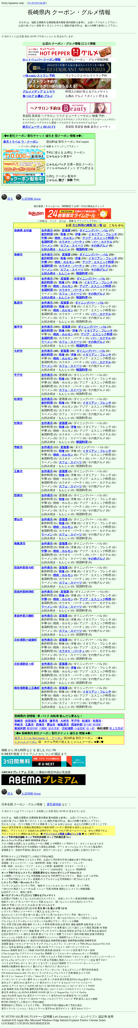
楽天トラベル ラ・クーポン (20, 141)
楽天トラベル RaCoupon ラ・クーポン (39, 738)
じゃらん (22, 1008)
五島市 (18, 471)
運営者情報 (54, 804)
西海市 (18, 495)
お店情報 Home (31, 198)
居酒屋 (66, 230)
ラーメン (47, 245)
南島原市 (20, 543)
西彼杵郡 (77, 724)
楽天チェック (32, 982)
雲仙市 (18, 519)
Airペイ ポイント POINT (82, 986)
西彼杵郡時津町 (24, 591)
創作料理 (47, 234)
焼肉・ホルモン (65, 238)
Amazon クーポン (24, 976)
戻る (10, 198)
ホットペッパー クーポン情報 (41, 59)
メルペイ (68, 998)
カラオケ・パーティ (72, 241)
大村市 (18, 350)
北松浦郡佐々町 (24, 663)
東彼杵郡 (20, 728)
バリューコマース (79, 947)
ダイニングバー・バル (93, 230)
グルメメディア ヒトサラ (39, 91)
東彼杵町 (32, 728)
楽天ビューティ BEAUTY (39, 126)
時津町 (97, 724)
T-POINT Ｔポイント (73, 956)
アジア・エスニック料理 (98, 238)
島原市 (18, 302)
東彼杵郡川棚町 (24, 615)
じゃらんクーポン (26, 741)
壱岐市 (18, 447)
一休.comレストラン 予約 (39, 75)
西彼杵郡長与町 (24, 567)
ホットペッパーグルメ (13, 840)
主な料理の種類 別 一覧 (87, 225)
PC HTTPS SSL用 (36, 3)
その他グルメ (99, 245)
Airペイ (23, 986)
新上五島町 (116, 728)
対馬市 (18, 423)
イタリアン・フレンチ (102, 234)
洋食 (78, 234)
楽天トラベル (8, 1008)
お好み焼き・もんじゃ (55, 249)
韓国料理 (82, 249)
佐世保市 (20, 278)
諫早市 (18, 326)
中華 (44, 238)
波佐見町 (54, 728)
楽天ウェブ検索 (26, 950)
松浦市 (18, 399)
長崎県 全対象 (23, 230)
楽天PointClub (58, 995)
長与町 (87, 724)
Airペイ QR (44, 986)
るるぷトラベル (36, 1008)
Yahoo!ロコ (76, 872)
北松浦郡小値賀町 (25, 639)
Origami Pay (63, 992)
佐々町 (90, 728)
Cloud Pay (39, 953)
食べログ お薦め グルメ (38, 96)
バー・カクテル (102, 241)
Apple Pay (22, 995)
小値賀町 (80, 728)
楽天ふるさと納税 (88, 998)
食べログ (6, 895)
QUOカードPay (38, 998)
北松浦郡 (67, 728)
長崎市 (18, 254)
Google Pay (13, 953)
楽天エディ (7, 982)
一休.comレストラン (29, 882)
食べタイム (7, 976)
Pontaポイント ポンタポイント (17, 956)
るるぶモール (8, 908)
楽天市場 (64, 979)
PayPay (83, 992)
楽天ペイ (88, 979)
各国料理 (47, 241)
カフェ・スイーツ (71, 245)
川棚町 (43, 728)
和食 (63, 234)
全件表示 (47, 230)
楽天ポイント (63, 1008)
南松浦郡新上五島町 (27, 687)
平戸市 (18, 374)
